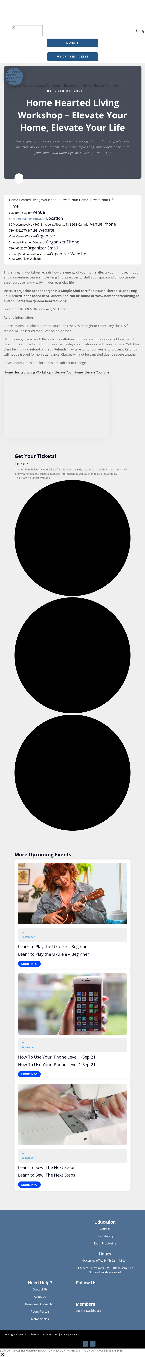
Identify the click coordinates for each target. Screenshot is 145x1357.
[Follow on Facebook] (72, 13)
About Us (40, 1297)
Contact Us (40, 1289)
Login (79, 1311)
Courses (105, 1229)
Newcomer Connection (40, 1304)
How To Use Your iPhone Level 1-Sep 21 (57, 1057)
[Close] (2, 1355)
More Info (29, 964)
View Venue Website (22, 236)
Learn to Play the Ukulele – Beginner (53, 946)
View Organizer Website (25, 259)
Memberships (40, 1319)
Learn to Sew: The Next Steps (46, 1167)
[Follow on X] (87, 1290)
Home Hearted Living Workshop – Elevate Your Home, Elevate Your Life (65, 85)
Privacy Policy (69, 1334)
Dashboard (93, 1311)
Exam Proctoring (105, 1243)
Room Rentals (40, 1311)
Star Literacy (105, 1236)
